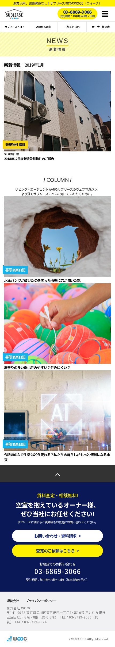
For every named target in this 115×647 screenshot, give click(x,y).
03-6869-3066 (77, 13)
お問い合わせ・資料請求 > (57, 536)
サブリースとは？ (15, 27)
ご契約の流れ (71, 27)
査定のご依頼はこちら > (57, 550)
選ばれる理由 (43, 27)
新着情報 (12, 65)
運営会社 (13, 600)
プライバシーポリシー (41, 600)
